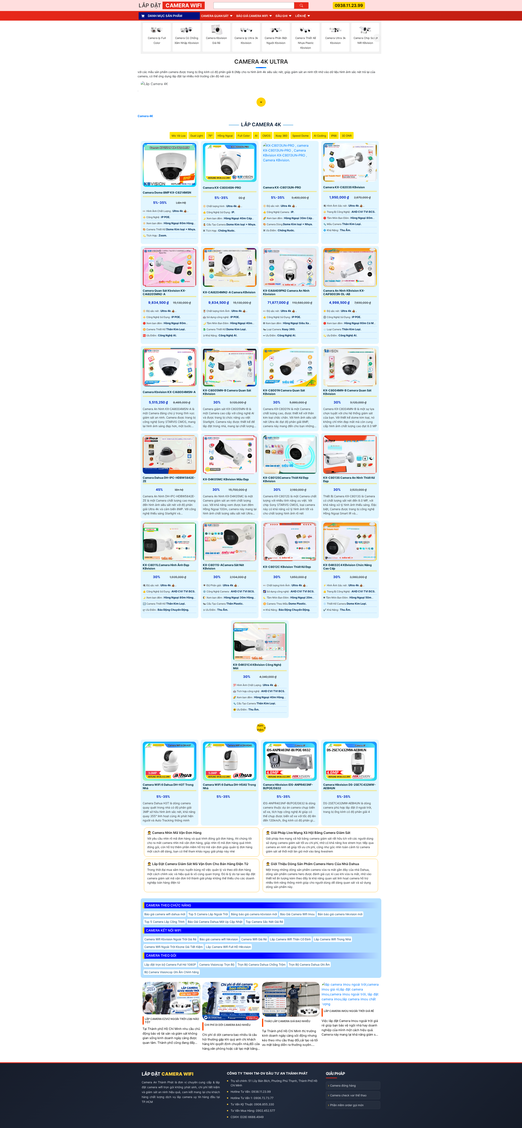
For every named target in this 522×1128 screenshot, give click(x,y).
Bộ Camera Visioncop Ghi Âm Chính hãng (171, 972)
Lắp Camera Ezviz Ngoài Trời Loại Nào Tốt (172, 1020)
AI (256, 135)
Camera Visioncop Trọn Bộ (216, 964)
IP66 (334, 135)
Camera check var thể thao (348, 1095)
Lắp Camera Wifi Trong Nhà (332, 939)
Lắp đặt (170, 5)
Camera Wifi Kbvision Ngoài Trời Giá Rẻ (170, 939)
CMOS (266, 135)
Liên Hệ (300, 16)
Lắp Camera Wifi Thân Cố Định (290, 939)
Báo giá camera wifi (252, 16)
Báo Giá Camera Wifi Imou (297, 914)
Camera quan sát (215, 16)
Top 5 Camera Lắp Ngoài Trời (208, 914)
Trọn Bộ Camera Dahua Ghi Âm (309, 964)
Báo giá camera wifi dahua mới (164, 914)
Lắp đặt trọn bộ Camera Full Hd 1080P (170, 964)
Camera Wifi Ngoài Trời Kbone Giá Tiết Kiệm (173, 946)
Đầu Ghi (282, 16)
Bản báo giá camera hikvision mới (340, 914)
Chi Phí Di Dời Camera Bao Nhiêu (228, 1024)
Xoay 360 (281, 135)
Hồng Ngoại (225, 135)
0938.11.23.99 (349, 5)
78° (210, 135)
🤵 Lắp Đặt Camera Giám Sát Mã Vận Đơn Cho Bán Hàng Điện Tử (197, 864)
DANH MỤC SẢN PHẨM (165, 16)
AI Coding (320, 135)
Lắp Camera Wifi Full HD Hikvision (228, 946)
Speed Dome (300, 135)
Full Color (244, 135)
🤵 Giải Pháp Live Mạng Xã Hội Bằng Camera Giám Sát (308, 833)
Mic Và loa (178, 135)
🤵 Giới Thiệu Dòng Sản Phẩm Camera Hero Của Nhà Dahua (312, 864)
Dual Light (196, 135)
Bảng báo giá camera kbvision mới (254, 914)
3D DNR (347, 135)
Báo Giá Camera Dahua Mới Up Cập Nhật (215, 921)
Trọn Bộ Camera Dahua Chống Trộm (261, 964)
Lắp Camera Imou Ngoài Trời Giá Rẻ (349, 1011)
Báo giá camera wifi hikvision (219, 939)
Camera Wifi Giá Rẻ (254, 939)
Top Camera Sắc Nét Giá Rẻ (264, 921)
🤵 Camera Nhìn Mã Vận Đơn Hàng (174, 833)
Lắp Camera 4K (261, 124)
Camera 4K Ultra (261, 61)
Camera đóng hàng (343, 1085)
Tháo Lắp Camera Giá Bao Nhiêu (287, 1021)
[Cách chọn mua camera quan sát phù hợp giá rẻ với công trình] (377, 38)
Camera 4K (145, 116)
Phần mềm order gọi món (347, 1105)
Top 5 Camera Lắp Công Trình (164, 921)
